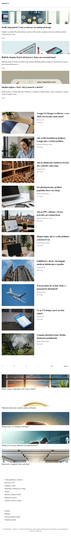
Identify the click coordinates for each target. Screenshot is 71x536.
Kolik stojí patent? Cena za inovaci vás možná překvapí (26, 27)
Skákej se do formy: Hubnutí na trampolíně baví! (20, 445)
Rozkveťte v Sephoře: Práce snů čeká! (16, 464)
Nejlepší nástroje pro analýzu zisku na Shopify (19, 408)
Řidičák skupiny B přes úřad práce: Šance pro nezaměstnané (29, 57)
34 (51, 366)
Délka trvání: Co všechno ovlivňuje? (15, 427)
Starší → (66, 366)
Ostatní (3, 38)
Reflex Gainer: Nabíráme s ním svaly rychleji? (19, 389)
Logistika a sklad (41, 169)
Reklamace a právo (41, 292)
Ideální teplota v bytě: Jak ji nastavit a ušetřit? (22, 87)
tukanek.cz (5, 3)
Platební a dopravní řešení (43, 193)
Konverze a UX (40, 119)
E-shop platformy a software (43, 243)
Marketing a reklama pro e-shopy (44, 144)
